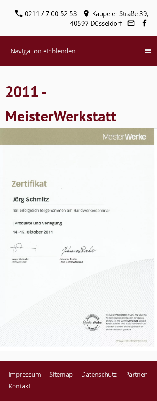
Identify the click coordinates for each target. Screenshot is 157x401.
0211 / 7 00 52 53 (50, 13)
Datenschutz (99, 374)
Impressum (24, 374)
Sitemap (61, 374)
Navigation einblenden (42, 51)
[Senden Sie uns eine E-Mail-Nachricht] (130, 23)
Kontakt (19, 386)
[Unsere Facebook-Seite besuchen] (144, 23)
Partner (136, 374)
